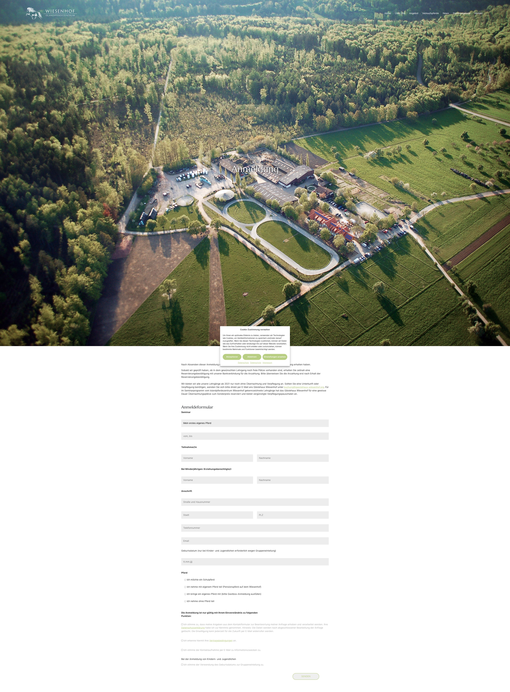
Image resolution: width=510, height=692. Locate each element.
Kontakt (478, 13)
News (446, 13)
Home (388, 13)
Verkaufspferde (430, 13)
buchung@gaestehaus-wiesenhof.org (304, 387)
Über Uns (400, 13)
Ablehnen (252, 356)
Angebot (413, 13)
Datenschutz (243, 362)
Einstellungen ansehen (275, 356)
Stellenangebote (461, 13)
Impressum (267, 362)
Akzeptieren (232, 356)
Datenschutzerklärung (193, 627)
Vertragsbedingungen (221, 640)
